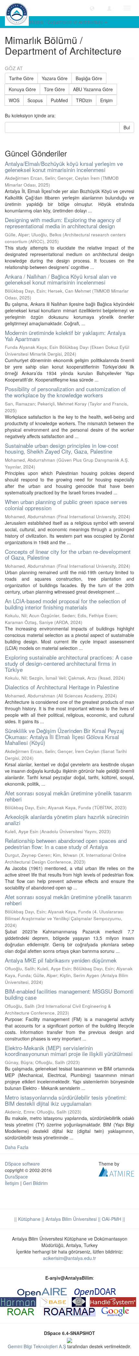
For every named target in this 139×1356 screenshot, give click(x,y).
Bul (126, 127)
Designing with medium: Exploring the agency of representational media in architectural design (63, 223)
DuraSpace (16, 1176)
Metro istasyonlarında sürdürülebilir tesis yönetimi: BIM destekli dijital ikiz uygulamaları (66, 1100)
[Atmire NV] (116, 1171)
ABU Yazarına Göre (93, 89)
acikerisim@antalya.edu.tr (69, 1258)
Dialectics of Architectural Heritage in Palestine (62, 687)
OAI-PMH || (113, 1219)
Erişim (106, 100)
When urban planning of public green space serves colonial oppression (66, 505)
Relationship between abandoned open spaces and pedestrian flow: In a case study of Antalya (66, 843)
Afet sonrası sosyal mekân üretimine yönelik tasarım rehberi (68, 796)
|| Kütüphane (27, 1219)
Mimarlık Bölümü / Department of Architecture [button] (57, 22)
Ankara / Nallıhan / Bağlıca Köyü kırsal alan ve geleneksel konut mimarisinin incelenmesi (60, 279)
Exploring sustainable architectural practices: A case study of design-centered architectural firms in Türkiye (68, 663)
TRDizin (84, 100)
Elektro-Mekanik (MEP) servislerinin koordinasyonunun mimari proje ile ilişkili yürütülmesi (69, 1051)
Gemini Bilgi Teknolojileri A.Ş (37, 1346)
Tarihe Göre (21, 78)
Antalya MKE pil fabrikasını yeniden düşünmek (61, 960)
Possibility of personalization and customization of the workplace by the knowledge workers (65, 392)
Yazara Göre (55, 78)
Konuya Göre (22, 89)
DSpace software (22, 1163)
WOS (14, 100)
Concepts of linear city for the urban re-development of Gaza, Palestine (68, 554)
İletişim (12, 1183)
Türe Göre (54, 89)
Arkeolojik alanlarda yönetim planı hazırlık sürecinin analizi (67, 820)
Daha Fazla (16, 1147)
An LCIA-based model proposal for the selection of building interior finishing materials (65, 604)
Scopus (35, 100)
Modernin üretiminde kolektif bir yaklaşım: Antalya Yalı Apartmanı (65, 335)
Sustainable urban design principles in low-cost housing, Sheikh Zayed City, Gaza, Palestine (61, 448)
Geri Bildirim (35, 1183)
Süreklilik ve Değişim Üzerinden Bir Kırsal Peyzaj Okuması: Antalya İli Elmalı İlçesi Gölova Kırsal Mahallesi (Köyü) (64, 736)
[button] (92, 8)
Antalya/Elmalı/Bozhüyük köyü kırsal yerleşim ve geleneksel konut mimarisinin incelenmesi (64, 166)
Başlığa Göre (89, 78)
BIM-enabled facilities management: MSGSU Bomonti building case (69, 994)
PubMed (59, 100)
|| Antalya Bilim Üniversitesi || (70, 1219)
